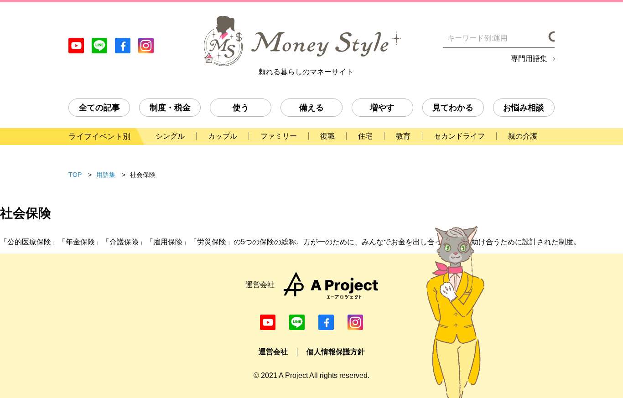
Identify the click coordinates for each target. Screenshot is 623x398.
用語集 (105, 174)
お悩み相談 (523, 107)
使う (241, 107)
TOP (75, 174)
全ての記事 (99, 107)
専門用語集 (529, 58)
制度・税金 (170, 107)
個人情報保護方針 (335, 352)
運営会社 (273, 352)
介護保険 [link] (124, 242)
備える (311, 107)
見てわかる (452, 107)
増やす (382, 107)
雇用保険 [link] (167, 242)
